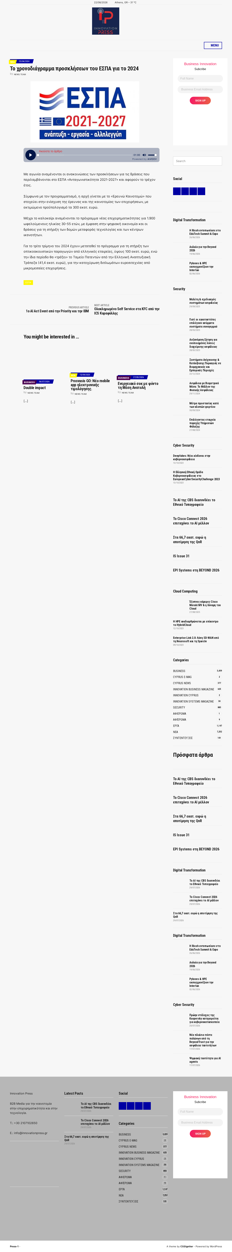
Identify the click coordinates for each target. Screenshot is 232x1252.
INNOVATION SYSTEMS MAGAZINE (193, 701)
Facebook (185, 191)
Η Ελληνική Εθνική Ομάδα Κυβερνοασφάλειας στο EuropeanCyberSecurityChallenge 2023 (196, 475)
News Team (20, 74)
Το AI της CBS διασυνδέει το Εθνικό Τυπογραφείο (194, 502)
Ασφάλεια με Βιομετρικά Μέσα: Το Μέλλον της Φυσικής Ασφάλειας (204, 386)
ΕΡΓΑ (176, 726)
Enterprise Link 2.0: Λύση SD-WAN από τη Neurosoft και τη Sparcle (196, 639)
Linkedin (177, 191)
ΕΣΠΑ (28, 282)
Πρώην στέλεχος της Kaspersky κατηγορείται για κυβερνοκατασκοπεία (204, 1018)
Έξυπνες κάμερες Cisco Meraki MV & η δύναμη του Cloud (205, 605)
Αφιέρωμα (179, 719)
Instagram (193, 191)
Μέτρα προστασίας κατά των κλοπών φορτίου (204, 405)
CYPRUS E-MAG (182, 677)
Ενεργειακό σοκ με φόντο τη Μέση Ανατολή (138, 385)
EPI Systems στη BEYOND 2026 (196, 570)
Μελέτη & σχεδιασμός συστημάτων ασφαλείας (203, 301)
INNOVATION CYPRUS (185, 695)
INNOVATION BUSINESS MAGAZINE (193, 689)
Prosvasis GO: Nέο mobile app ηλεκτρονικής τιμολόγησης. (90, 385)
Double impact (35, 387)
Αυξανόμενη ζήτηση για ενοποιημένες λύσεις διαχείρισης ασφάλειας (203, 343)
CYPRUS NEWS (182, 683)
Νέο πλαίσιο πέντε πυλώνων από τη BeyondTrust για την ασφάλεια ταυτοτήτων (202, 1040)
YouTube (201, 191)
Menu (214, 45)
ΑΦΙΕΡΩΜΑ (179, 713)
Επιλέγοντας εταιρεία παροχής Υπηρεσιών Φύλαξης (202, 423)
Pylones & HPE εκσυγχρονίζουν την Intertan (201, 267)
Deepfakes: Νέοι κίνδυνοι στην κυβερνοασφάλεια (191, 457)
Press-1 (14, 1246)
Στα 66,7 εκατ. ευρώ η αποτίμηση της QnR (189, 539)
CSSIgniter (186, 1246)
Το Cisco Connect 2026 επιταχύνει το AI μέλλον (191, 520)
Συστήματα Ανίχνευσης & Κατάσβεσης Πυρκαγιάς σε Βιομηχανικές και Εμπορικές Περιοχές (205, 365)
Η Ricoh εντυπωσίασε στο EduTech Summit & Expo (205, 232)
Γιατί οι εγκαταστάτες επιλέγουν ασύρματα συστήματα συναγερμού (203, 323)
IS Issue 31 (181, 556)
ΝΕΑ (12, 62)
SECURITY (179, 707)
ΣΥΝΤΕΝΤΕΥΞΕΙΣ (183, 738)
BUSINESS (29, 382)
